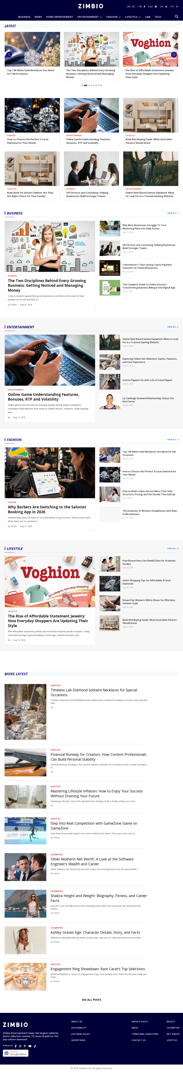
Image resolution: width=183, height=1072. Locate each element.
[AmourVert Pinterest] (156, 6)
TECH (158, 16)
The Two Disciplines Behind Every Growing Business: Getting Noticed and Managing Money (31, 74)
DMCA (135, 1027)
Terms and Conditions (145, 1034)
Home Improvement (59, 16)
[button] (9, 55)
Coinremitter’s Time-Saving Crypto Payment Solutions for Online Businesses (147, 266)
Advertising (78, 1040)
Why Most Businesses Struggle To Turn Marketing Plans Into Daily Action (144, 227)
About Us (76, 1021)
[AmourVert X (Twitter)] (177, 6)
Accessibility (78, 1027)
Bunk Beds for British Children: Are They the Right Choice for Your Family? (30, 194)
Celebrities (173, 1027)
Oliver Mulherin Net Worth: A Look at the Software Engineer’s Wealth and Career (92, 861)
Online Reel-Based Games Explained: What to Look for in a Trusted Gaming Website (150, 194)
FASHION (112, 16)
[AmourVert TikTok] (166, 6)
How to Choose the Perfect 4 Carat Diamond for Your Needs (28, 141)
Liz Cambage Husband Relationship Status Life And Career (148, 400)
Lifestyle (172, 1040)
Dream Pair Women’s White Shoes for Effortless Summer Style (149, 602)
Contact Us (139, 1040)
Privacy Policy (140, 1021)
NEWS (38, 16)
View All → (172, 213)
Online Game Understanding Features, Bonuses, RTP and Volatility (88, 141)
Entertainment (88, 16)
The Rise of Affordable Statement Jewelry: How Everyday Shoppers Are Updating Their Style (90, 74)
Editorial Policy (80, 1034)
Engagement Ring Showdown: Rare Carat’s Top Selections (98, 968)
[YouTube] (29, 1046)
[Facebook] (15, 1046)
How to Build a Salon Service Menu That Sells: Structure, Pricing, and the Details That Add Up (149, 493)
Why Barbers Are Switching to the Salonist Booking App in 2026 (47, 509)
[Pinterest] (25, 1046)
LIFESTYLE (131, 16)
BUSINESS (24, 16)
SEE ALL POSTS (91, 999)
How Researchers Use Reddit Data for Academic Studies (147, 72)
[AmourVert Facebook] (145, 6)
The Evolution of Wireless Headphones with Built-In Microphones (150, 512)
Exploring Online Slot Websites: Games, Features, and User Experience (150, 360)
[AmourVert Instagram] (134, 6)
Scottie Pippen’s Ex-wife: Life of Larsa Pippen (147, 380)
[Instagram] (20, 1046)
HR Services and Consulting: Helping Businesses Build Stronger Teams (87, 194)
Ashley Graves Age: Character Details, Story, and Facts (95, 932)
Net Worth (173, 1034)
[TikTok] (35, 1046)
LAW (147, 16)
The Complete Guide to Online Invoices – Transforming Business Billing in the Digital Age (149, 286)
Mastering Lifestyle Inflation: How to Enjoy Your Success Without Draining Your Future (97, 793)
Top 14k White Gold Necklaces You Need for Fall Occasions (149, 453)
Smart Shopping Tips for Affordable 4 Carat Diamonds (147, 582)
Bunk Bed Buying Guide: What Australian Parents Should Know (149, 141)
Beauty (171, 1021)
